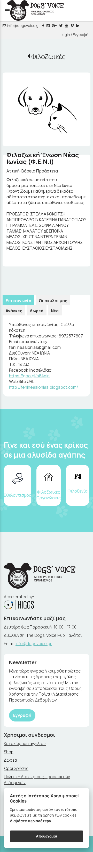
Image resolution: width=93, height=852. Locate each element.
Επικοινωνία (18, 301)
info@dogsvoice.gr (23, 25)
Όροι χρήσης (16, 768)
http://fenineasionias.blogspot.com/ (43, 387)
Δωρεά (36, 311)
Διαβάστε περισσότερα (30, 821)
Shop (8, 752)
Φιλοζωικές (48, 56)
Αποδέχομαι (46, 836)
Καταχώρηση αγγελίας (25, 743)
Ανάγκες (14, 311)
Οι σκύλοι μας (53, 301)
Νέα (55, 311)
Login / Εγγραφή (74, 34)
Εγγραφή (22, 715)
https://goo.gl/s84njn (29, 376)
